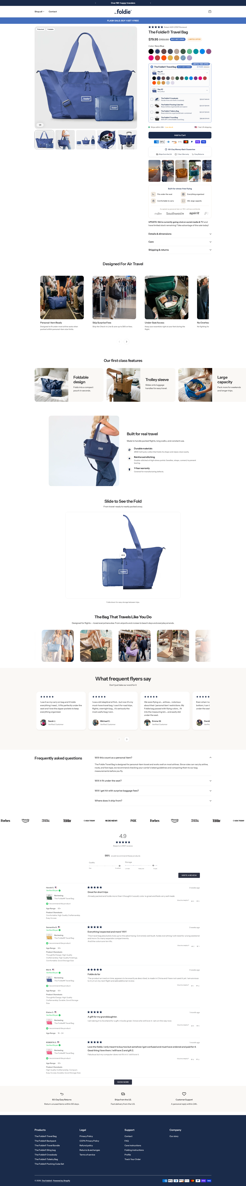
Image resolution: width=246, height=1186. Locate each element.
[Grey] (170, 51)
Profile (128, 1154)
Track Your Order (133, 1159)
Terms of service (87, 1154)
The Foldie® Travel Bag (64, 898)
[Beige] (176, 51)
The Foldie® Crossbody (46, 1154)
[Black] (151, 51)
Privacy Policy (86, 1136)
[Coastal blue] (183, 57)
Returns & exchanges (90, 1150)
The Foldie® (47, 1180)
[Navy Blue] (157, 51)
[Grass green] (189, 51)
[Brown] (163, 51)
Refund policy (86, 1145)
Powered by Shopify (61, 1180)
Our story (174, 1136)
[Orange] (163, 57)
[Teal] (195, 51)
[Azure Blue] (202, 51)
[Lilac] (189, 57)
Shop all (38, 11)
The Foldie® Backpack (45, 1141)
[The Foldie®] (123, 11)
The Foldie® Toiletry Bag (46, 1159)
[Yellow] (170, 57)
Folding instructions (134, 1150)
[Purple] (208, 51)
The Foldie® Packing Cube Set (49, 1164)
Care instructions (133, 1145)
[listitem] (154, 171)
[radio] (179, 92)
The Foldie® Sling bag (45, 1150)
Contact (128, 1136)
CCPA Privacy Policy (89, 1141)
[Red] (157, 57)
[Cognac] (176, 57)
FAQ (127, 1141)
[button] (95, 3)
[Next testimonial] (127, 739)
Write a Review (190, 876)
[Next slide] (126, 341)
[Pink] (151, 57)
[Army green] (183, 51)
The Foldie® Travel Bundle (47, 1145)
